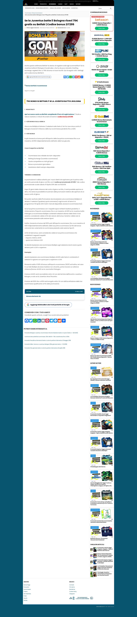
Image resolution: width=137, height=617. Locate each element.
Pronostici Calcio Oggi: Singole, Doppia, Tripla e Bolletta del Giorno (101, 225)
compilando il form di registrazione (49, 114)
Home (36, 4)
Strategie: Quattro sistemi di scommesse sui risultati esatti (104, 573)
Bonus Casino (95, 308)
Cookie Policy (73, 591)
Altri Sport (94, 438)
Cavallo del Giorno (55, 8)
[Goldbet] (102, 118)
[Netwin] (102, 180)
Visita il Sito (101, 28)
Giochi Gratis (66, 8)
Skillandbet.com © (100, 606)
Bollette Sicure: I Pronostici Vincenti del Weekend (99, 539)
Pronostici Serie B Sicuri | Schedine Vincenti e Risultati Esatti (101, 521)
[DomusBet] (102, 149)
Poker (25, 596)
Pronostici (43, 4)
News (27, 4)
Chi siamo (72, 587)
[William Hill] (102, 165)
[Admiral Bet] (102, 37)
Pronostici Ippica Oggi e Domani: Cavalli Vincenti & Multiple (100, 261)
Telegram (72, 594)
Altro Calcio (95, 213)
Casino (60, 4)
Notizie (78, 4)
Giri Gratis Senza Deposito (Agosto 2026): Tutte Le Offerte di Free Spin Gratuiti (101, 320)
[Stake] (102, 101)
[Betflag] (102, 52)
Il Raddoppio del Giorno (97, 467)
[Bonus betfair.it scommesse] (36, 86)
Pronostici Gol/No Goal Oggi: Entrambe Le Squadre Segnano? (100, 414)
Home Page (27, 585)
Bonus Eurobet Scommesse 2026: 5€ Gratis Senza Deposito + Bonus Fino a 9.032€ (101, 357)
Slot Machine (27, 594)
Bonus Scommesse (96, 289)
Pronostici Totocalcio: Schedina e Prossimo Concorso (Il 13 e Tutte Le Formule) (101, 503)
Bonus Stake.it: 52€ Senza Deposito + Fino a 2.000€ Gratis (101, 338)
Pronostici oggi (29, 8)
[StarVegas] (102, 83)
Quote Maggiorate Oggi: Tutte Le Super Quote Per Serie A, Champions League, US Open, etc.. (101, 484)
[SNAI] (102, 68)
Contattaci (74, 8)
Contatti (71, 585)
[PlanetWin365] (102, 196)
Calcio (93, 403)
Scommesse (52, 4)
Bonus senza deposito (42, 8)
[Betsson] (102, 21)
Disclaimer (72, 589)
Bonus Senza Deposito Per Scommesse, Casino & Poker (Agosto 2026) (99, 243)
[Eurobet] (102, 134)
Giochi (72, 4)
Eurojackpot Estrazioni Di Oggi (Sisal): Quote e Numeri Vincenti (100, 379)
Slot (66, 4)
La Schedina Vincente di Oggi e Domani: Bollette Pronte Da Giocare (101, 279)
